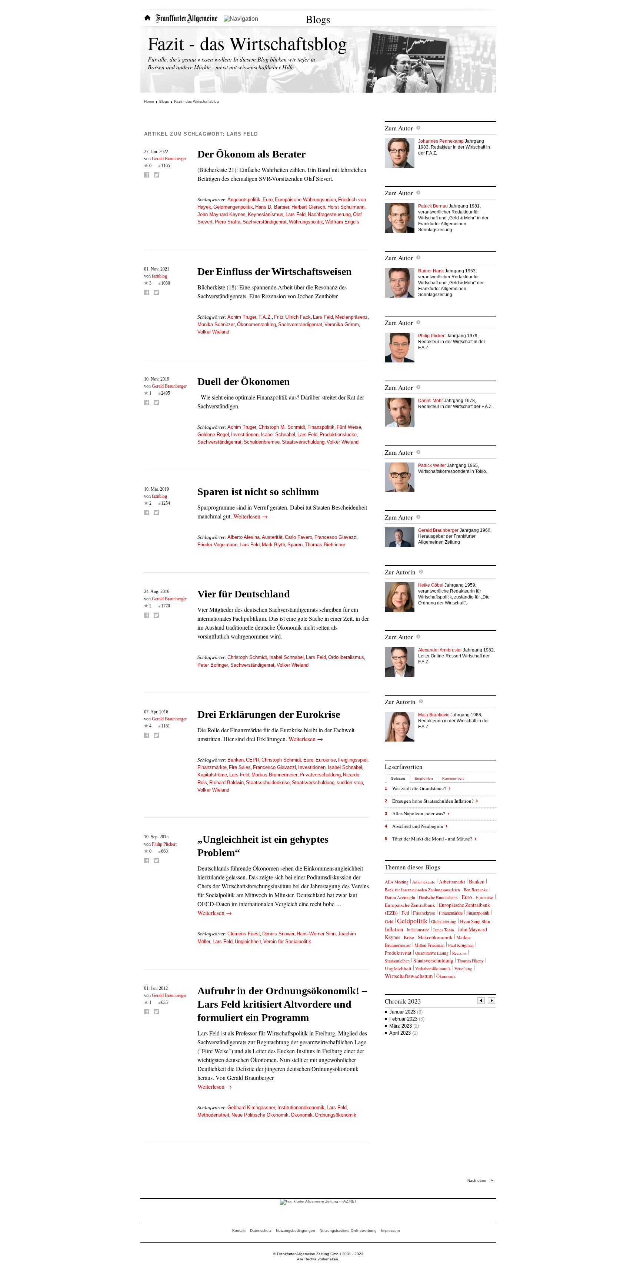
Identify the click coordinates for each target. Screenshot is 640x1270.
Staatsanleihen (397, 961)
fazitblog (159, 276)
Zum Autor (399, 128)
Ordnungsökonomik (335, 1115)
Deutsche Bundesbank (438, 897)
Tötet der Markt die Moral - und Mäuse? (432, 838)
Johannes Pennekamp (441, 141)
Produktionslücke (338, 434)
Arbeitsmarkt (452, 881)
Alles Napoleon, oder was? (418, 813)
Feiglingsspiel (352, 760)
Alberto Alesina (243, 537)
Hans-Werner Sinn (316, 933)
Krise (409, 937)
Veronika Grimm (341, 324)
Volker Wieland (213, 332)
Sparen (295, 544)
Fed (405, 912)
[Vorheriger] (481, 1001)
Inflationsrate (418, 929)
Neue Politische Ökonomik (260, 1115)
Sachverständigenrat (265, 222)
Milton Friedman (429, 945)
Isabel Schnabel (278, 434)
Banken (235, 760)
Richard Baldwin (226, 782)
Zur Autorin (400, 572)
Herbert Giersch (308, 207)
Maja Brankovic (433, 714)
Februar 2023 (406, 1019)
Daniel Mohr (430, 400)
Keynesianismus (265, 214)
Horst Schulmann (345, 207)
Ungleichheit (248, 941)
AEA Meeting (397, 882)
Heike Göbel (430, 585)
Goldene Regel (213, 434)
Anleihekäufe (423, 882)
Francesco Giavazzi (335, 537)
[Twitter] (156, 175)
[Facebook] (146, 175)
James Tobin (443, 929)
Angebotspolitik (243, 199)
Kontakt (239, 1230)
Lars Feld (296, 214)
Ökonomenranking (256, 324)
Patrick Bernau (433, 206)
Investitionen (245, 434)
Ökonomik (302, 1115)
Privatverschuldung (320, 774)
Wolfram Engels (342, 222)
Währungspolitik (306, 222)
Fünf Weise (349, 427)
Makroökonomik (435, 937)
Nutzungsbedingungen (295, 1230)
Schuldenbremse (262, 442)
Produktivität (398, 952)
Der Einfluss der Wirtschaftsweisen (274, 271)
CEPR (252, 760)
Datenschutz (260, 1230)
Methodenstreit (213, 1115)
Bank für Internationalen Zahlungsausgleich (422, 889)
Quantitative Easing (432, 953)
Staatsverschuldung (303, 442)
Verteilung (463, 968)
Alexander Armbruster (440, 650)
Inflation (394, 929)
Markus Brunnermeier (274, 774)
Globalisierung (443, 921)
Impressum (390, 1230)
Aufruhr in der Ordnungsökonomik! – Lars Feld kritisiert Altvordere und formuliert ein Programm (282, 1004)
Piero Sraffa (227, 222)
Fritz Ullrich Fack (292, 317)
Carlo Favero (298, 537)
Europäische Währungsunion (305, 199)
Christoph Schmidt (247, 657)
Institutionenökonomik (300, 1107)
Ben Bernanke (476, 889)
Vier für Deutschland (243, 594)
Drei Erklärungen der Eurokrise (268, 714)
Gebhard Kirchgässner (251, 1107)
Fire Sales (240, 767)
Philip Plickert (164, 844)
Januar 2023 (406, 1012)
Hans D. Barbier (272, 207)
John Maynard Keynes (221, 214)
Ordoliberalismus (346, 657)
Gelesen (398, 778)
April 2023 (403, 1033)
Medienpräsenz (351, 317)
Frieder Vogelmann (217, 544)
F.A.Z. (265, 317)
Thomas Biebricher (325, 544)
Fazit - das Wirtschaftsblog (247, 42)
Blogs (318, 19)
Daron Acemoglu (400, 897)
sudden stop (350, 782)
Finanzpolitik (320, 427)
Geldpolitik (412, 920)
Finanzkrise (424, 912)
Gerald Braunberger (169, 158)
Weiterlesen (250, 516)
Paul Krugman (461, 945)
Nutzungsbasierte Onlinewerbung (348, 1230)
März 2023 (404, 1026)
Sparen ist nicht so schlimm (258, 491)
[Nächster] (492, 1001)
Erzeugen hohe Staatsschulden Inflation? (433, 801)
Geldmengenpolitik (233, 207)
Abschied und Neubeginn (417, 826)
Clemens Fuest (243, 933)
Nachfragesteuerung (329, 214)
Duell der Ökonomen (243, 381)
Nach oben (476, 1180)
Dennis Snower (278, 933)
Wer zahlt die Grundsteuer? (419, 788)
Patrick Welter (432, 465)
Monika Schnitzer (216, 324)
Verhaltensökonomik (433, 968)
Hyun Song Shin (475, 921)
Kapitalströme (212, 774)
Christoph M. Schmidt (282, 427)
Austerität (272, 537)
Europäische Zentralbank (410, 905)
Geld (389, 921)
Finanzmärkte (212, 767)
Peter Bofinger (212, 665)
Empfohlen (423, 778)
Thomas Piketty (470, 961)
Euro (268, 199)
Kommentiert (453, 778)
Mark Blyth (273, 544)
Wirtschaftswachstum (409, 975)
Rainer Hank (431, 270)
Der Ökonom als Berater (251, 154)
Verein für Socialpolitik (287, 941)
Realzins (459, 953)
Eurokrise (326, 760)
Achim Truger (241, 317)
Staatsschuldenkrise (268, 782)
